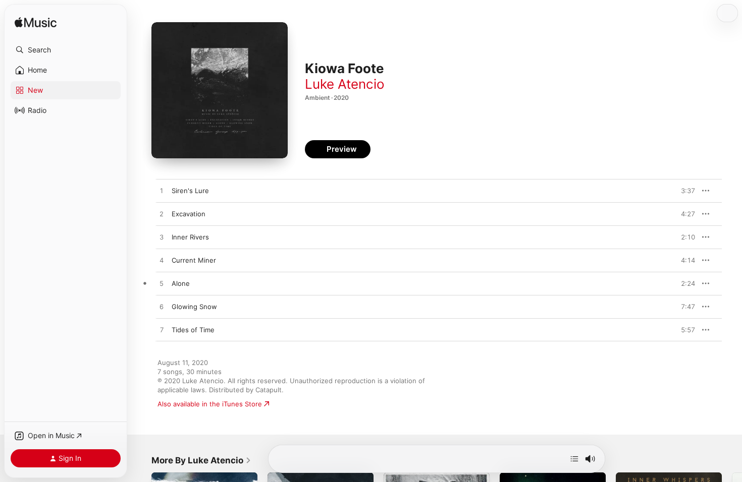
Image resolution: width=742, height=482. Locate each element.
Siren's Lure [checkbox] (190, 191)
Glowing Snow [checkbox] (194, 307)
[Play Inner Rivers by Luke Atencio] (161, 237)
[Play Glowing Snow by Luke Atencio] (161, 307)
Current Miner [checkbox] (194, 260)
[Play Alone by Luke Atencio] (161, 283)
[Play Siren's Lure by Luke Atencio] (161, 191)
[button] (65, 49)
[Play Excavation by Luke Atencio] (161, 214)
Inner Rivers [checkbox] (190, 237)
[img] (36, 23)
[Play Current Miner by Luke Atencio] (161, 260)
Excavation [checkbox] (188, 214)
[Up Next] (574, 459)
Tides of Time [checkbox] (193, 330)
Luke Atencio (345, 84)
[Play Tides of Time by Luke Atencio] (161, 330)
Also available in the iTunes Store (209, 404)
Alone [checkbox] (181, 283)
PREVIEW (684, 191)
